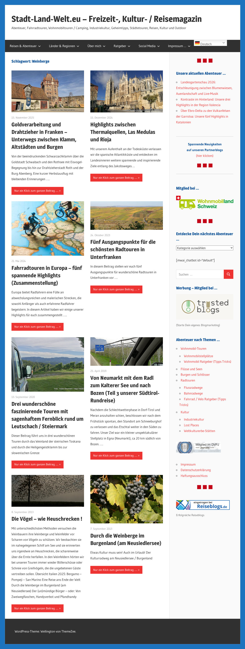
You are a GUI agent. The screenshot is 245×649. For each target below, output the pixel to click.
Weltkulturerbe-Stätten (199, 431)
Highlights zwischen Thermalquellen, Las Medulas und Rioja (122, 132)
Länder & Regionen (62, 46)
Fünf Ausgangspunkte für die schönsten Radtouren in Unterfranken (123, 249)
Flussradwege (193, 387)
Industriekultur (194, 419)
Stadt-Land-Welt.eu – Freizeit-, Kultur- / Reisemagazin (106, 19)
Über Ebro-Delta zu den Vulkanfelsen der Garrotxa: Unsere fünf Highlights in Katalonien (203, 116)
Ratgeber (120, 46)
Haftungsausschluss (194, 476)
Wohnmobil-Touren (193, 348)
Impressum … (177, 46)
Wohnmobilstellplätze (198, 356)
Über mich (94, 46)
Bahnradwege (193, 393)
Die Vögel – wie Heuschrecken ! (46, 519)
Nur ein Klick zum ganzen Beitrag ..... (36, 190)
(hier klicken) (205, 150)
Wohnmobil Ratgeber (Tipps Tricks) (207, 361)
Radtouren (188, 380)
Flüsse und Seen (191, 369)
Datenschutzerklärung (196, 470)
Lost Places (191, 425)
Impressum (188, 464)
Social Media (147, 46)
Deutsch (206, 44)
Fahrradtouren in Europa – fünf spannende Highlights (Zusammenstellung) (46, 275)
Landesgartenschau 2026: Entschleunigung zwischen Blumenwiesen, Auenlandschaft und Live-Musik (204, 88)
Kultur (185, 412)
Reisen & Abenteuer (23, 46)
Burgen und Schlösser (195, 374)
